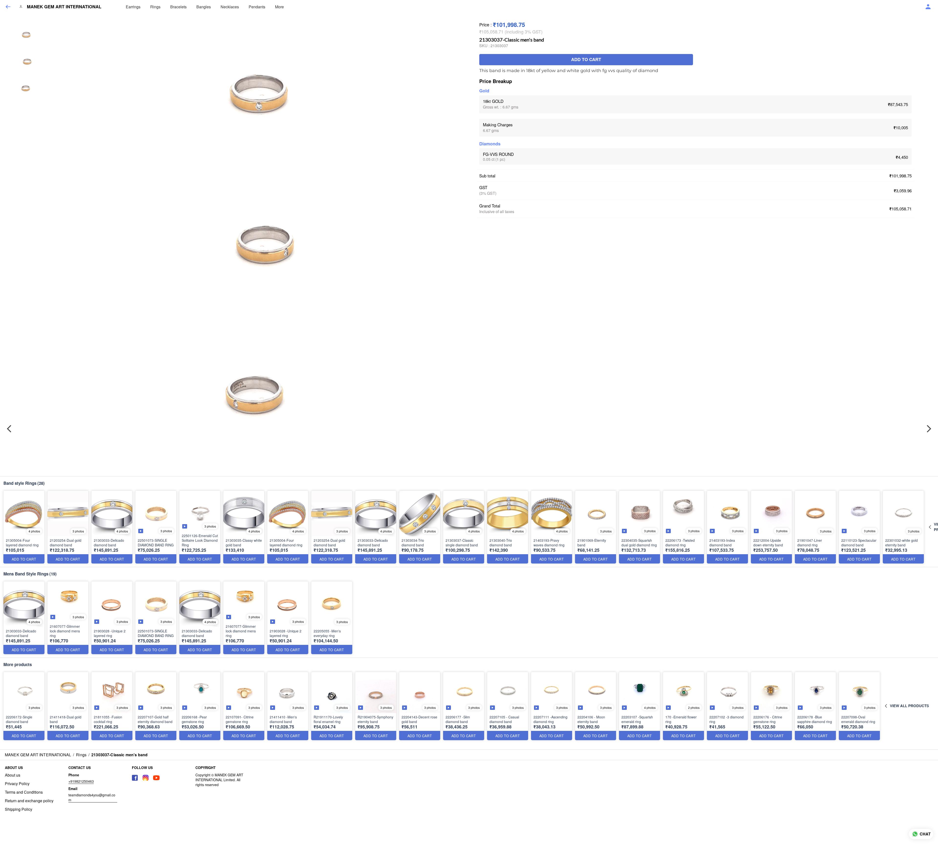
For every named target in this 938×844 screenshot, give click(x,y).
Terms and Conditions (24, 792)
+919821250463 (81, 781)
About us (12, 775)
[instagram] (145, 778)
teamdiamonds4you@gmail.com (91, 797)
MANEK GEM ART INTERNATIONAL (64, 6)
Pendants (257, 7)
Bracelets (178, 7)
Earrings (133, 7)
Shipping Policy (18, 809)
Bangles (203, 7)
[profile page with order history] (928, 7)
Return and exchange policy (29, 800)
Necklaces (230, 7)
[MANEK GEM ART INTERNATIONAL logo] (20, 7)
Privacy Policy (17, 783)
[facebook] (135, 778)
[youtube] (156, 778)
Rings (155, 7)
